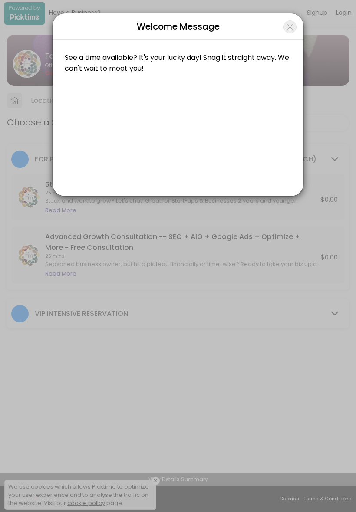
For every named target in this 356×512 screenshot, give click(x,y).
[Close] (290, 26)
